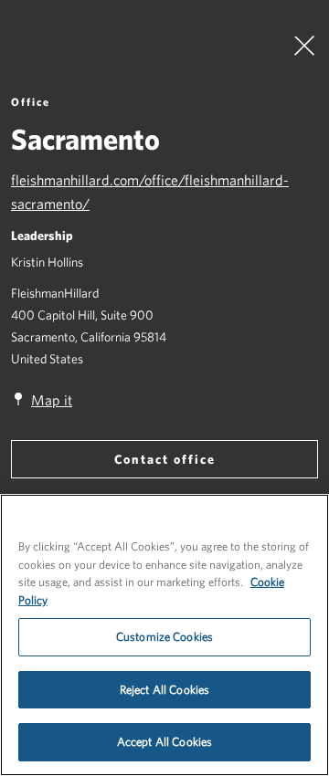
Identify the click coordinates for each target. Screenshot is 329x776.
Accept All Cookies (164, 742)
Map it (51, 400)
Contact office (165, 459)
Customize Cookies (164, 637)
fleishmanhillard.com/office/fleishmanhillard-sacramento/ (150, 192)
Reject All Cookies (164, 690)
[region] (164, 635)
